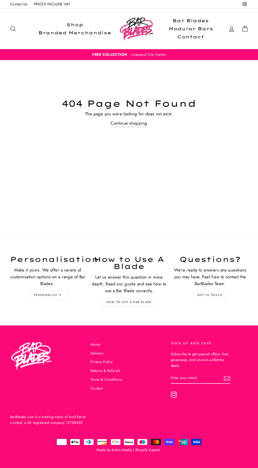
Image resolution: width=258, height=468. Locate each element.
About (95, 344)
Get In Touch (210, 295)
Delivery (96, 353)
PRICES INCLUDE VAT (52, 4)
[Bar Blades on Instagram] (174, 394)
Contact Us (18, 4)
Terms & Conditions (106, 379)
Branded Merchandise (74, 32)
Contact (190, 36)
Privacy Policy (101, 361)
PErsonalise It (48, 295)
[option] (129, 55)
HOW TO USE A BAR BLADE (129, 302)
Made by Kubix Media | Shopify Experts (128, 449)
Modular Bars (191, 28)
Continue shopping (129, 123)
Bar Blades (191, 20)
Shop (75, 24)
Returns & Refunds (105, 370)
